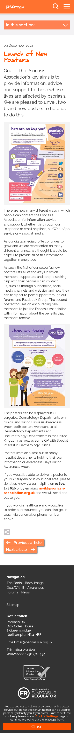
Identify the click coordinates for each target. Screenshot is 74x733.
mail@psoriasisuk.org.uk (34, 642)
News (25, 592)
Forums (12, 592)
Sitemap (13, 605)
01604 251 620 (24, 650)
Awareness (35, 588)
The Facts (14, 583)
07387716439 (34, 654)
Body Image (34, 583)
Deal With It (15, 588)
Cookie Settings (46, 716)
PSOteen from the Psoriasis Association (24, 7)
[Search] (56, 6)
